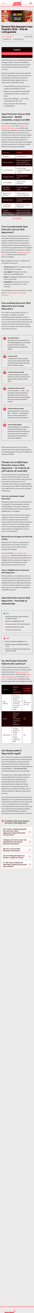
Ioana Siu (9, 36)
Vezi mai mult (17, 218)
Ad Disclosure (18, 39)
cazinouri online (20, 672)
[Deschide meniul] (30, 3)
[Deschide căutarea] (3, 3)
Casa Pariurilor (7, 126)
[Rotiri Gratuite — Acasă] (17, 3)
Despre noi (6, 39)
